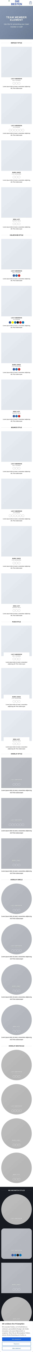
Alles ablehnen (16, 1348)
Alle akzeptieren (16, 1339)
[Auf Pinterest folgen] (19, 83)
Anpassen (16, 1343)
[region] (16, 1336)
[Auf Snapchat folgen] (12, 130)
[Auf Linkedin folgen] (23, 130)
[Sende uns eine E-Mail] (18, 130)
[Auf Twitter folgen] (16, 83)
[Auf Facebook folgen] (14, 83)
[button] (2, 3)
